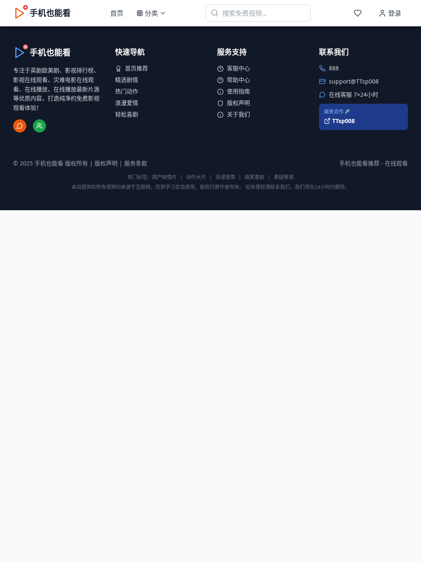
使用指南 (238, 91)
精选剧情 (126, 80)
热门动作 (126, 91)
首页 (116, 13)
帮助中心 (238, 80)
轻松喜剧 (126, 114)
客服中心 (238, 68)
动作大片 (196, 177)
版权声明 (238, 103)
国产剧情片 (164, 177)
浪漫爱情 (126, 103)
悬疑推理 (284, 177)
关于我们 (238, 114)
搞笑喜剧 (254, 177)
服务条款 (135, 163)
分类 (151, 13)
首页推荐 (136, 68)
